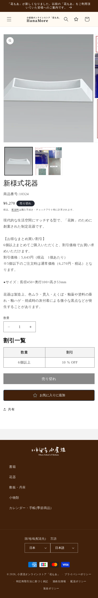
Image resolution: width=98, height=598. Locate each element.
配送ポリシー (78, 581)
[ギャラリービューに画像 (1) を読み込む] (19, 161)
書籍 (12, 467)
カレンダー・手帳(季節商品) (30, 508)
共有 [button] (11, 409)
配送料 (15, 209)
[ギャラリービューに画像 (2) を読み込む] (49, 161)
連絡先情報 (59, 581)
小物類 (14, 497)
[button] (9, 19)
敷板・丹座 (17, 487)
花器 (12, 477)
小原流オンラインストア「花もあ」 (38, 574)
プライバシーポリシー (77, 574)
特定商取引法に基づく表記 (32, 581)
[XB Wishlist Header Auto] (76, 19)
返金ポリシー (51, 588)
